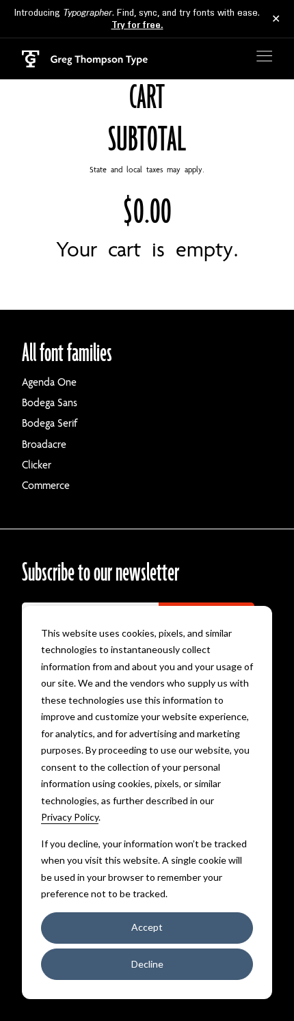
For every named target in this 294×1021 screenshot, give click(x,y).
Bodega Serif (49, 423)
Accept (147, 927)
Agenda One (49, 382)
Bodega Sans (49, 403)
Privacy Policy (69, 817)
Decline (147, 964)
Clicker (36, 465)
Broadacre (44, 444)
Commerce (46, 485)
